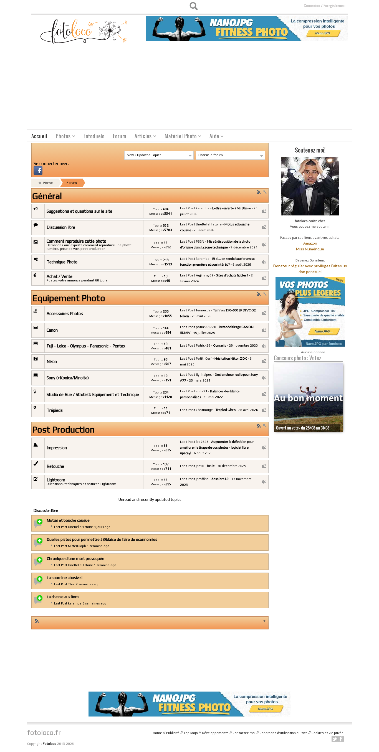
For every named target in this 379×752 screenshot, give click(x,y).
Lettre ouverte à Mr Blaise (231, 208)
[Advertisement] (189, 88)
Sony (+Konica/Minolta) (68, 378)
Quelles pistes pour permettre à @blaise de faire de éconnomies (102, 539)
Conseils (219, 345)
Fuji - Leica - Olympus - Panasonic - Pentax (86, 346)
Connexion (312, 5)
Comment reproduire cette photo (76, 241)
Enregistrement (335, 5)
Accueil (39, 136)
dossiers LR (220, 479)
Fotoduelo (94, 136)
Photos (61, 137)
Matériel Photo (178, 137)
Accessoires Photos (65, 313)
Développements (215, 733)
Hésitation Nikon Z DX (230, 358)
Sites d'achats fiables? (232, 275)
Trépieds (55, 410)
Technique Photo (62, 262)
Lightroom (56, 480)
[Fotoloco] (84, 31)
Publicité (173, 733)
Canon (52, 330)
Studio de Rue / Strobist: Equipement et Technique (93, 394)
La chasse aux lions (63, 597)
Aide (212, 137)
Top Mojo (191, 733)
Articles (141, 137)
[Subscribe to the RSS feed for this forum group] (259, 192)
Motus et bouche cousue (68, 520)
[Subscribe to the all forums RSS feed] (37, 620)
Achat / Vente (59, 276)
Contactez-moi (244, 733)
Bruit (210, 466)
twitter (335, 739)
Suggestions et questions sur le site (79, 211)
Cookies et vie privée (327, 733)
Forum (119, 136)
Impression (57, 448)
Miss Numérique (310, 249)
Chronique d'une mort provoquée (75, 558)
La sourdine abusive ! (64, 577)
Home (48, 183)
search (193, 6)
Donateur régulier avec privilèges (301, 265)
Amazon (310, 243)
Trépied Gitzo (226, 410)
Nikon (52, 361)
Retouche (55, 466)
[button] (38, 169)
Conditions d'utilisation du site (283, 733)
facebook (341, 739)
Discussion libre (61, 227)
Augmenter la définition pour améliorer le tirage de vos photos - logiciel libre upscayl (217, 447)
